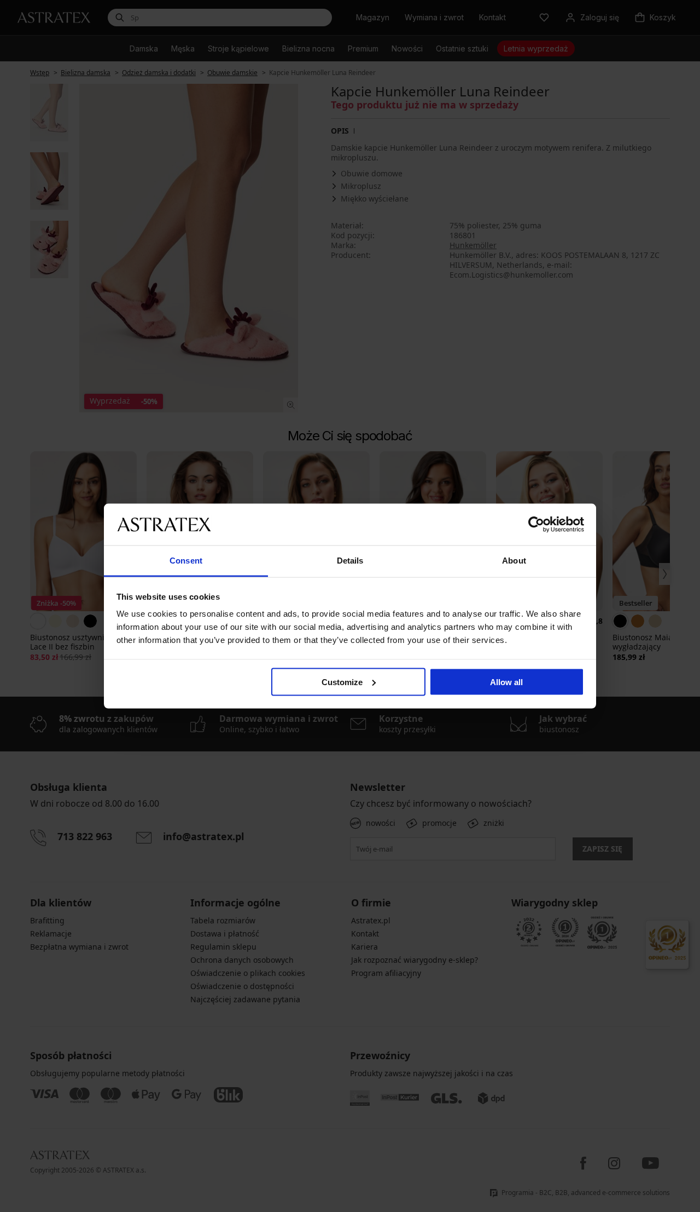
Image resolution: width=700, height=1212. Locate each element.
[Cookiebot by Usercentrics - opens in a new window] (536, 524)
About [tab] (514, 560)
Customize (342, 681)
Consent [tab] (186, 560)
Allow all (506, 681)
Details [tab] (350, 560)
